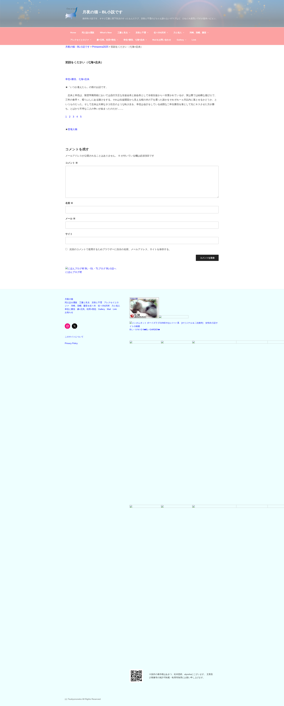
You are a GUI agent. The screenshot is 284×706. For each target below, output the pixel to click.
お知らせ (69, 312)
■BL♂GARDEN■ (152, 329)
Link (194, 40)
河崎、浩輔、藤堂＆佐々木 (83, 306)
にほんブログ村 (73, 272)
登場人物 (72, 129)
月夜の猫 (69, 299)
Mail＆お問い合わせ (161, 40)
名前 (69, 203)
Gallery (180, 40)
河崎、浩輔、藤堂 (198, 32)
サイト (68, 234)
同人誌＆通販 (88, 32)
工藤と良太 (122, 32)
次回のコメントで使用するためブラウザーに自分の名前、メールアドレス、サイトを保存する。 (120, 249)
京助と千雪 (141, 32)
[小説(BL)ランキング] (144, 317)
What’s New (106, 32)
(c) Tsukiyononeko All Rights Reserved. (83, 699)
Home (73, 32)
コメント (71, 163)
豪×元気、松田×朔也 (106, 40)
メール (70, 218)
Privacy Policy (71, 343)
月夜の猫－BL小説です (103, 12)
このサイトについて (74, 337)
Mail (109, 309)
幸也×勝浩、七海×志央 (134, 40)
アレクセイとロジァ (79, 40)
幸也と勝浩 (70, 309)
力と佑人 (178, 32)
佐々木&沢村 (160, 32)
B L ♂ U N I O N (137, 329)
